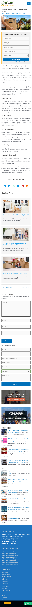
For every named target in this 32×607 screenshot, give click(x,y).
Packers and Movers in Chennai (9, 555)
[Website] (16, 333)
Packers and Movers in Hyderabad (10, 562)
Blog (2, 578)
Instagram (4, 597)
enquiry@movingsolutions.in (12, 538)
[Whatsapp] (28, 603)
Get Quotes (7, 603)
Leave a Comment (20, 13)
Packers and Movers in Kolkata (9, 557)
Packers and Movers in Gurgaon (9, 564)
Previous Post (7, 287)
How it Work (4, 581)
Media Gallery (4, 583)
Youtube (3, 599)
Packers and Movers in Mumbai (9, 553)
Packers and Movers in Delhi (8, 552)
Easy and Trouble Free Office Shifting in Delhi (16, 215)
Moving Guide (4, 586)
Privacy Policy (4, 572)
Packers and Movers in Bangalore (9, 559)
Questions (4, 588)
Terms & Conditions (6, 574)
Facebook (4, 594)
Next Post (25, 287)
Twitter (3, 595)
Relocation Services (6, 576)
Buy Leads (4, 585)
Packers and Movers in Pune (8, 560)
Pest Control (4, 579)
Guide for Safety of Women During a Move (15, 273)
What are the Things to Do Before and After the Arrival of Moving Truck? (15, 243)
